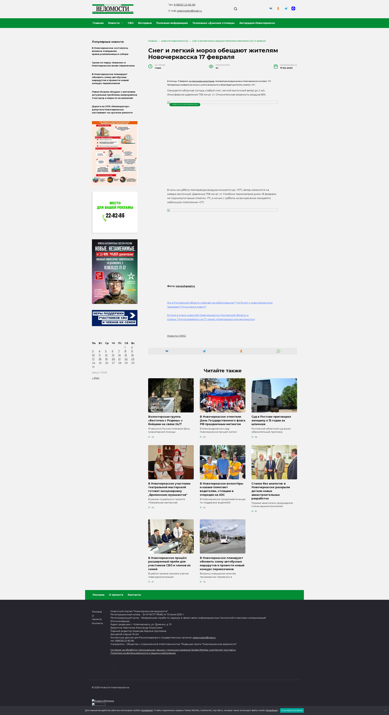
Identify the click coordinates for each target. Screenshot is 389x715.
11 (100, 355)
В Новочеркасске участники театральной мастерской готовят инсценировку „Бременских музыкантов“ (169, 489)
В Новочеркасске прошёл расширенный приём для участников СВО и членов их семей (169, 563)
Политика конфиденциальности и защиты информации (143, 653)
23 (132, 359)
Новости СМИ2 (176, 335)
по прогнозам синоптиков (201, 81)
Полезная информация (172, 23)
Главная (98, 23)
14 (119, 355)
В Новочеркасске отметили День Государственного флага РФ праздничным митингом (222, 420)
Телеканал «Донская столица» (213, 23)
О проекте (116, 594)
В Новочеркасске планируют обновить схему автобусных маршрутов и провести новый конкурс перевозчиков (222, 563)
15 (126, 355)
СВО (131, 23)
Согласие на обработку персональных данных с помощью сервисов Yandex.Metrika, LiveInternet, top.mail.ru (173, 650)
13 (113, 355)
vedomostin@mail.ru (189, 10)
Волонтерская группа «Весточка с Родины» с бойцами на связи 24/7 (165, 420)
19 (106, 359)
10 (93, 355)
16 (132, 355)
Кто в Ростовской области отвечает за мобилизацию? (201, 302)
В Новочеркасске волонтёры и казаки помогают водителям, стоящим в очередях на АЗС (221, 489)
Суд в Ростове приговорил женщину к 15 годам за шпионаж (271, 420)
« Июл (95, 378)
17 (93, 359)
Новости (114, 23)
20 (113, 359)
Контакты (134, 594)
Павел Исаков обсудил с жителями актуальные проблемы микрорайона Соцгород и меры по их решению (114, 95)
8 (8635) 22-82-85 (184, 4)
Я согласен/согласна (292, 710)
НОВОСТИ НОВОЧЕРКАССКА (185, 104)
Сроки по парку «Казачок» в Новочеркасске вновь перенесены (113, 64)
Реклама (98, 594)
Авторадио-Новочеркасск (257, 23)
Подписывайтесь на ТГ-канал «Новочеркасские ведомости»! (216, 319)
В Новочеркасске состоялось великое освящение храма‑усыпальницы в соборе (110, 51)
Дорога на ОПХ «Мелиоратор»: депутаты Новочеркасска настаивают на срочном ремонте (112, 109)
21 (119, 359)
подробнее (146, 710)
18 (100, 359)
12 (106, 355)
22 (126, 359)
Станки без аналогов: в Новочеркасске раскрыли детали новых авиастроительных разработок (270, 491)
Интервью (145, 23)
